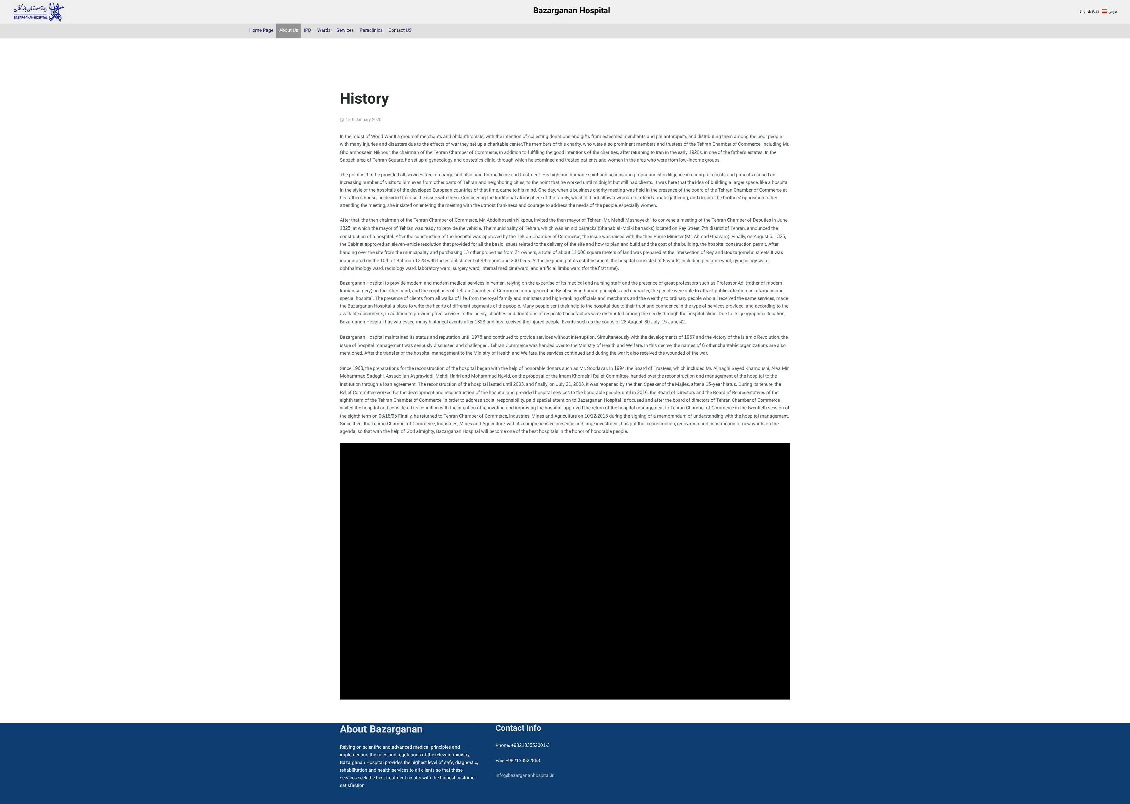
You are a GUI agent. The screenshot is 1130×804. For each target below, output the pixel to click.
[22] (38, 12)
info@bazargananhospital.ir (525, 776)
